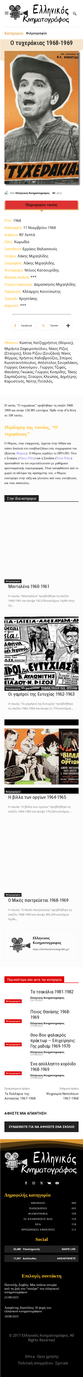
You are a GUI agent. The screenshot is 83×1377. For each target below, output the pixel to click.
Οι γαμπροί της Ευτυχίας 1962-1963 (41, 694)
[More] (68, 325)
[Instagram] (34, 1183)
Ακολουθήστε (66, 1258)
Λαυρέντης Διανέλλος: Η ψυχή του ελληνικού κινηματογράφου (27, 1309)
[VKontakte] (49, 1183)
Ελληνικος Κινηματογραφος (32, 193)
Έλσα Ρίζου (63, 458)
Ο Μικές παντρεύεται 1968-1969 (38, 900)
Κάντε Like (68, 1249)
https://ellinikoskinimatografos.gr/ (51, 949)
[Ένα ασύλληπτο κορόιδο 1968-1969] (16, 1068)
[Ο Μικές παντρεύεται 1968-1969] (41, 859)
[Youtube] (57, 1183)
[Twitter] (41, 1183)
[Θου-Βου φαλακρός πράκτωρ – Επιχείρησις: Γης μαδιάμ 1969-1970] (16, 1039)
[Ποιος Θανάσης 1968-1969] (16, 1016)
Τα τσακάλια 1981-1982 (51, 991)
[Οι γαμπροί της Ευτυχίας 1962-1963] (41, 654)
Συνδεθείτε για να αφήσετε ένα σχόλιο (41, 1127)
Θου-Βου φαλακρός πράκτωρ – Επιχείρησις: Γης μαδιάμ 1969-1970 (53, 1040)
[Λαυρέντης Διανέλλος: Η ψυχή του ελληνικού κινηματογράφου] (71, 1312)
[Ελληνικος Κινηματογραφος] (7, 193)
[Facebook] (26, 1183)
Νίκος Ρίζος (27, 458)
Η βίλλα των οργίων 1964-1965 (37, 797)
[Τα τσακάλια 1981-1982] (16, 996)
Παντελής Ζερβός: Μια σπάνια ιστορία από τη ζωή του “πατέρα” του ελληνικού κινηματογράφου (31, 1288)
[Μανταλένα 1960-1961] (41, 546)
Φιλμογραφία (36, 33)
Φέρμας (21, 453)
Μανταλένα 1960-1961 (28, 586)
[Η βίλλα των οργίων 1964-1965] (41, 756)
